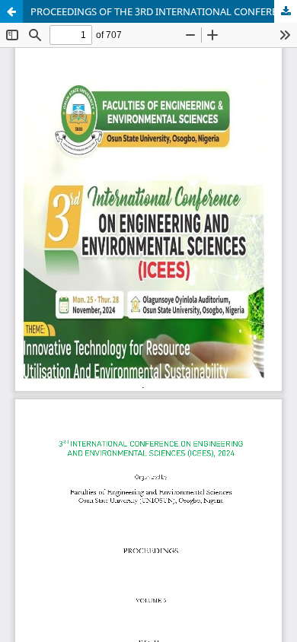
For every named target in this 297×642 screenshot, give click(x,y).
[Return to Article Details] (11, 11)
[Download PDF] (285, 11)
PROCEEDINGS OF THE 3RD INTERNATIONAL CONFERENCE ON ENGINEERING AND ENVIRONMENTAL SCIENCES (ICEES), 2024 (163, 11)
